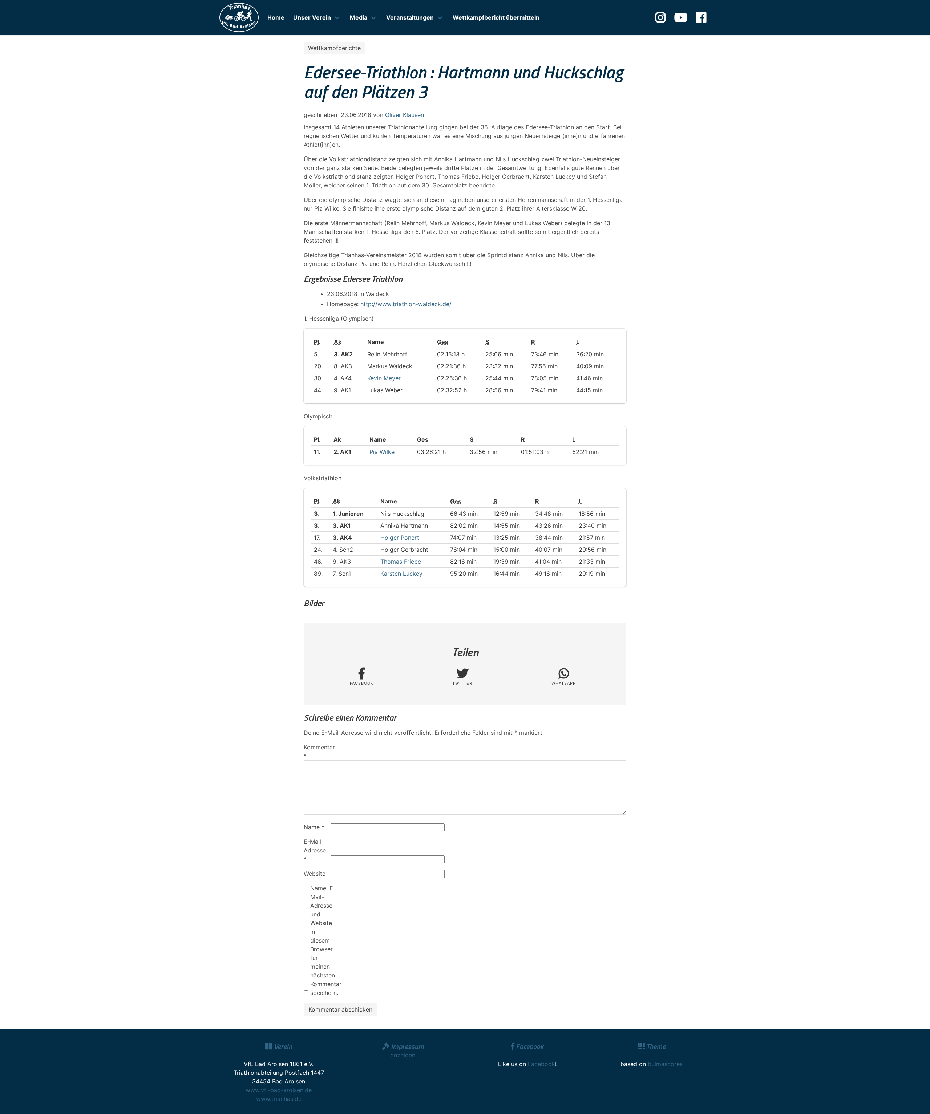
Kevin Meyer (384, 378)
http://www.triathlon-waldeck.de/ (406, 304)
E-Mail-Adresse (315, 850)
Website (315, 873)
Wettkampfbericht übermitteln (496, 17)
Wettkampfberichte (334, 48)
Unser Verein (312, 17)
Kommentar (316, 751)
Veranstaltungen (410, 17)
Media (358, 17)
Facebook (541, 1064)
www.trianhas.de (279, 1098)
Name (314, 827)
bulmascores (665, 1064)
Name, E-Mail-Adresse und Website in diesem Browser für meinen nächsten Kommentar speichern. (323, 940)
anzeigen (403, 1055)
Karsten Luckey (401, 573)
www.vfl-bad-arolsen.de (279, 1090)
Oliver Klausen (404, 114)
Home (275, 17)
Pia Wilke (382, 451)
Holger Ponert (399, 537)
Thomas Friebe (400, 561)
